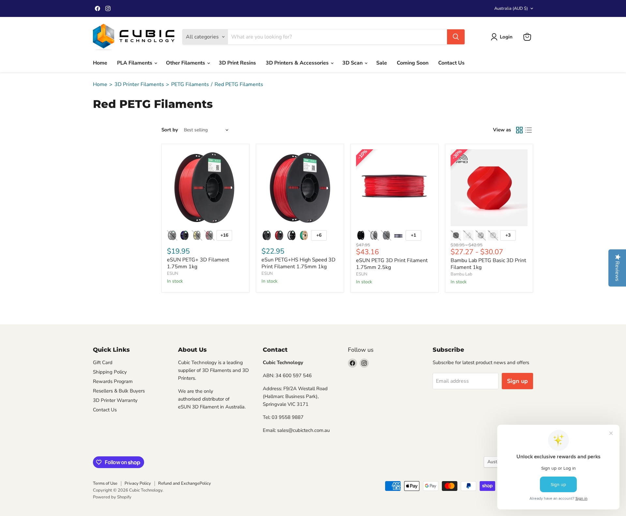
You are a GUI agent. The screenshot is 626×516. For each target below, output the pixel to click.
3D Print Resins (237, 62)
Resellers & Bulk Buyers (119, 391)
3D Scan (353, 62)
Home (100, 62)
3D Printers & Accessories (298, 62)
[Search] (456, 36)
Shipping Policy (110, 372)
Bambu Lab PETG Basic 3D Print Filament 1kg (488, 264)
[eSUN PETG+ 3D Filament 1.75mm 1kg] (205, 187)
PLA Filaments (135, 62)
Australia (511, 8)
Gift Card (102, 362)
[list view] (528, 130)
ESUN (172, 273)
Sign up (517, 381)
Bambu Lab (461, 274)
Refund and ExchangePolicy (184, 483)
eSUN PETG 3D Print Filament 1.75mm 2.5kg (392, 264)
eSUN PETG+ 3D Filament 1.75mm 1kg (198, 263)
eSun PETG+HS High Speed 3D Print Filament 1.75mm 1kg (298, 263)
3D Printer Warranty (115, 400)
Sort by (169, 130)
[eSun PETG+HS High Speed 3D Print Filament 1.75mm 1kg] (299, 187)
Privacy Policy (138, 483)
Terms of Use (105, 483)
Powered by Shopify (112, 497)
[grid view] (519, 130)
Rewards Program (113, 381)
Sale (381, 62)
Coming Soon (412, 62)
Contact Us (451, 62)
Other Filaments (186, 62)
